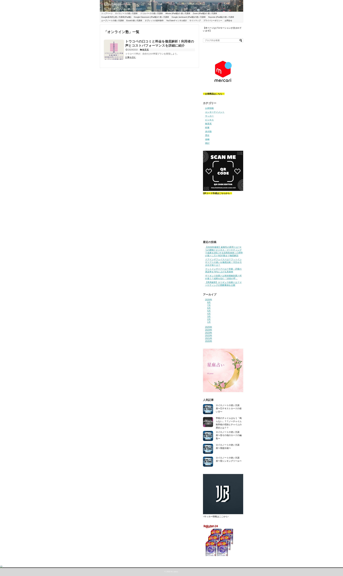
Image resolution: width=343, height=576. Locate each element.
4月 (209, 314)
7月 (209, 305)
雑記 (207, 143)
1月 (209, 322)
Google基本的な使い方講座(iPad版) (116, 17)
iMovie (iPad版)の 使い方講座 (177, 13)
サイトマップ (195, 20)
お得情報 (209, 108)
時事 (207, 127)
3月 (209, 316)
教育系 (145, 50)
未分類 (208, 131)
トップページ (107, 13)
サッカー (209, 116)
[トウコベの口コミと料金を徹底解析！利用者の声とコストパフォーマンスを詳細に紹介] (114, 50)
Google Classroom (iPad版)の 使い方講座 (151, 17)
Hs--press (112, 4)
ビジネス (209, 120)
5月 (209, 311)
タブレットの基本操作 (154, 20)
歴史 (207, 135)
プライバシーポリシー (212, 20)
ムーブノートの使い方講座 (112, 20)
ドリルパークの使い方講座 (151, 13)
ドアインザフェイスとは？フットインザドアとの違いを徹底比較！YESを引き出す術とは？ (223, 262)
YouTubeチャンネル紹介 (176, 20)
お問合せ (228, 20)
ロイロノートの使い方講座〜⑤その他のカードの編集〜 (229, 435)
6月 (209, 308)
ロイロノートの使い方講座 (126, 13)
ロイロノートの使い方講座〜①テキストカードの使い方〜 (229, 408)
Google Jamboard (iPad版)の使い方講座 (189, 17)
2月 (209, 319)
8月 (209, 302)
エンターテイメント (214, 112)
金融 (207, 139)
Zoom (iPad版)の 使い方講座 (205, 13)
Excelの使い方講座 (134, 20)
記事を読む (130, 57)
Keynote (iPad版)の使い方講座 (221, 17)
